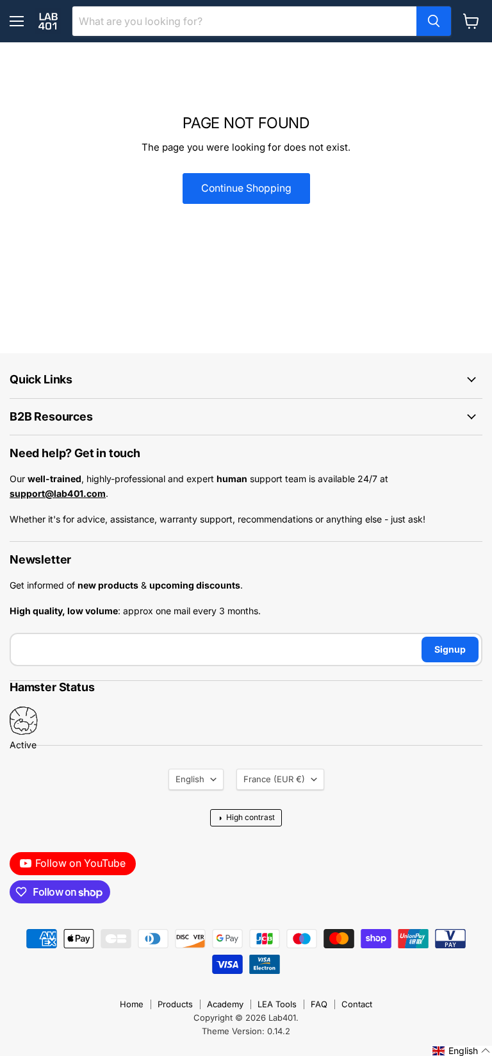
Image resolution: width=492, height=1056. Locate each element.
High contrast (246, 817)
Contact (356, 1004)
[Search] (433, 21)
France (274, 779)
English (190, 779)
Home (132, 1004)
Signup (450, 649)
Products (175, 1004)
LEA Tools (277, 1004)
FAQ (319, 1004)
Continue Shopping (246, 188)
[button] (461, 1051)
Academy (225, 1004)
